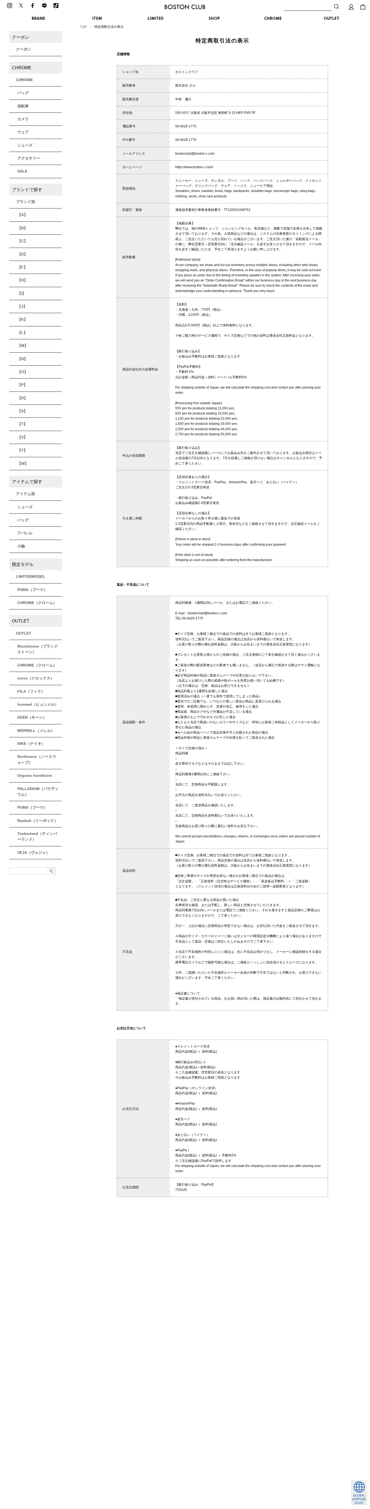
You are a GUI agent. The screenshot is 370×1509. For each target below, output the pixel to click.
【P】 (22, 385)
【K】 (22, 319)
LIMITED (156, 19)
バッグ (23, 93)
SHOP (214, 19)
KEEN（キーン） (32, 717)
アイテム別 (25, 494)
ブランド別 (25, 202)
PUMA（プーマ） (32, 590)
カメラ (23, 119)
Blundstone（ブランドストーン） (37, 649)
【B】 (22, 228)
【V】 (22, 437)
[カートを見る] (362, 7)
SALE (22, 171)
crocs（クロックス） (35, 678)
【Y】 (22, 450)
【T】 (22, 424)
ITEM (97, 19)
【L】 (22, 332)
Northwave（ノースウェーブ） (36, 759)
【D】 (22, 254)
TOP (83, 27)
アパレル (25, 533)
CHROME (273, 19)
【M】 (22, 345)
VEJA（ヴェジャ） (33, 852)
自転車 (23, 106)
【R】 (22, 398)
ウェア (23, 132)
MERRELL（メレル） (36, 730)
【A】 (22, 215)
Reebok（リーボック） (37, 820)
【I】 (21, 293)
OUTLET (331, 19)
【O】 (22, 372)
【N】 (22, 359)
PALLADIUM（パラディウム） (38, 792)
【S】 (22, 411)
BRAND (38, 19)
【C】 (22, 241)
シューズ (25, 145)
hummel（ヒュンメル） (38, 704)
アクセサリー (28, 158)
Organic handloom (34, 775)
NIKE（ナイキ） (31, 743)
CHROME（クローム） (37, 603)
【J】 (22, 306)
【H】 (22, 280)
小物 (21, 546)
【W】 (22, 463)
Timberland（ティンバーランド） (37, 836)
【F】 (22, 267)
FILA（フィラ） (31, 691)
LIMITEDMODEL (30, 576)
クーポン (23, 49)
